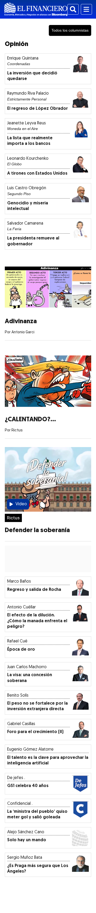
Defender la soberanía (37, 530)
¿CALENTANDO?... (30, 419)
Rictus (13, 517)
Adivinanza (21, 321)
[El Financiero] (35, 9)
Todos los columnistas (70, 30)
